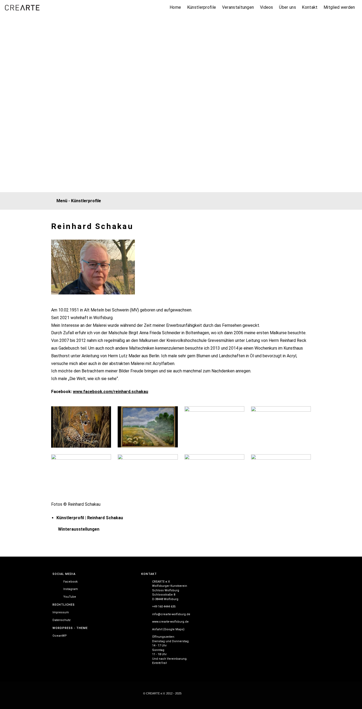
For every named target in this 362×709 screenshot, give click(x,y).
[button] (179, 201)
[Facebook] (322, 181)
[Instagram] (335, 181)
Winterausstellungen (78, 529)
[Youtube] (349, 181)
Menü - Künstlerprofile (78, 200)
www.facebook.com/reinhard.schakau (110, 391)
